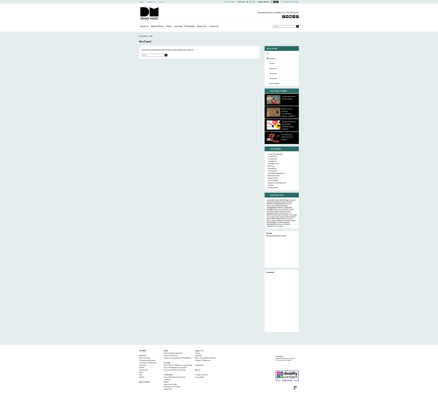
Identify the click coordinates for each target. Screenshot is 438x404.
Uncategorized (273, 187)
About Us (144, 26)
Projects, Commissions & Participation (177, 358)
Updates (272, 58)
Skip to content (229, 2)
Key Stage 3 (272, 217)
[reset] (253, 2)
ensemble (270, 211)
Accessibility (199, 377)
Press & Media (273, 180)
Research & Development (277, 183)
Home (141, 2)
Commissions (272, 159)
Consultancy (272, 161)
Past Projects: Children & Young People (178, 365)
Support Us (202, 26)
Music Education (274, 176)
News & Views (157, 26)
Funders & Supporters (203, 360)
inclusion (270, 215)
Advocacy (142, 365)
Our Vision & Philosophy (147, 363)
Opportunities (274, 83)
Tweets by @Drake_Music (276, 236)
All (268, 53)
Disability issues (273, 164)
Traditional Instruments (275, 226)
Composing (287, 207)
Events (271, 63)
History (141, 367)
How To (288, 213)
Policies (142, 377)
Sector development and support (175, 367)
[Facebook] (283, 16)
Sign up (197, 370)
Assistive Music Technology (277, 206)
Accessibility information (291, 2)
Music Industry (272, 220)
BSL (282, 207)
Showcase (273, 68)
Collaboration (272, 156)
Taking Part (168, 389)
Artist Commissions (171, 355)
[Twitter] (287, 16)
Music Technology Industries (205, 358)
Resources (273, 73)
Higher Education (279, 213)
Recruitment (143, 370)
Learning (178, 26)
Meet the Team (144, 358)
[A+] (248, 2)
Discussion (273, 78)
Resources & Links (170, 384)
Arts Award (287, 204)
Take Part (198, 355)
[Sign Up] (297, 16)
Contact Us (151, 2)
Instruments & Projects (172, 387)
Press (277, 222)
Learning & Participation (276, 173)
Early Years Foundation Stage (284, 209)
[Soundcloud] (293, 16)
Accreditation (276, 202)
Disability (270, 209)
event (276, 211)
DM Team (271, 166)
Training (271, 185)
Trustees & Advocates (147, 360)
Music (169, 26)
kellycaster (277, 215)
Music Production (284, 220)
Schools (287, 224)
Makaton (288, 217)
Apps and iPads (287, 202)
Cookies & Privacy (201, 375)
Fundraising (272, 168)
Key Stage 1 (285, 215)
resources (280, 224)
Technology (189, 26)
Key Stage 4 (281, 217)
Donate (197, 353)
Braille (278, 207)
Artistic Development (275, 154)
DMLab (166, 382)
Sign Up (161, 2)
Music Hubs (289, 219)
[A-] (251, 2)
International (272, 171)
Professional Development (173, 353)
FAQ (140, 375)
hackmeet (270, 213)
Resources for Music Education (175, 370)
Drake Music (149, 13)
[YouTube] (290, 16)
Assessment (271, 206)
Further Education (285, 211)
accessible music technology (277, 200)
